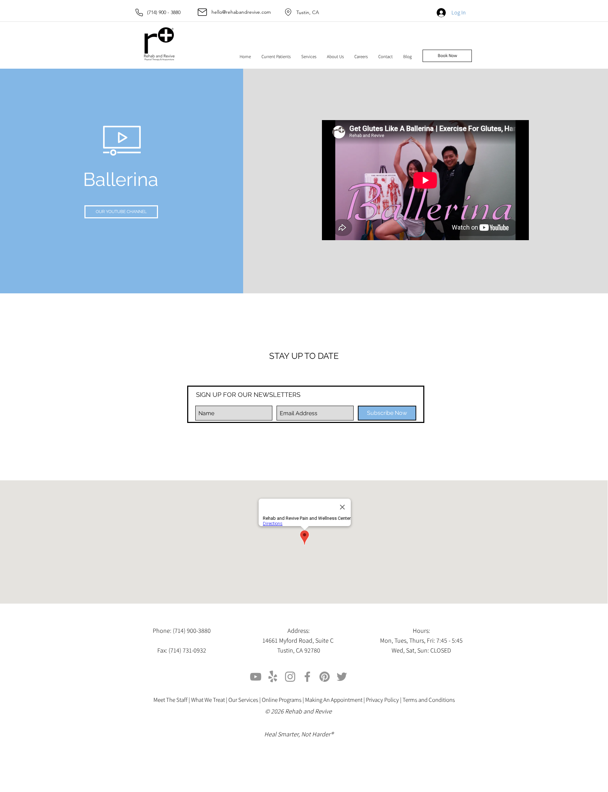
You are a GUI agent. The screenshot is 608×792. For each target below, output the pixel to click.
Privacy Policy (382, 700)
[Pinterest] (324, 677)
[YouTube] (255, 677)
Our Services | (245, 700)
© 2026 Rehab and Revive (299, 711)
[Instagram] (290, 677)
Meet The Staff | (172, 700)
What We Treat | (209, 700)
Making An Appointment (333, 700)
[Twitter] (342, 677)
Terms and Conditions (429, 700)
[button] (276, 56)
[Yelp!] (273, 677)
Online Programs (282, 700)
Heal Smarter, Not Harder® (298, 734)
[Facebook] (307, 677)
